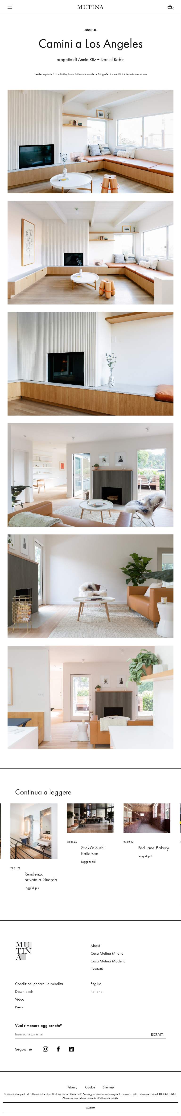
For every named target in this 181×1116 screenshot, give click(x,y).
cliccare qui (166, 1094)
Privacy (72, 1087)
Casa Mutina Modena (108, 961)
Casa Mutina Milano (106, 953)
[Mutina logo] (52, 951)
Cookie (90, 1087)
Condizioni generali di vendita (39, 983)
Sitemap (108, 1087)
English (96, 983)
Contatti (96, 968)
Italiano (96, 991)
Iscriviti (157, 1034)
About (95, 945)
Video (19, 999)
